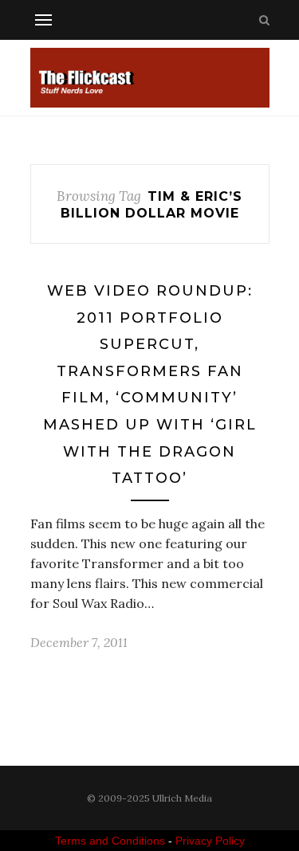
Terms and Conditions (110, 840)
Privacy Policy (210, 840)
